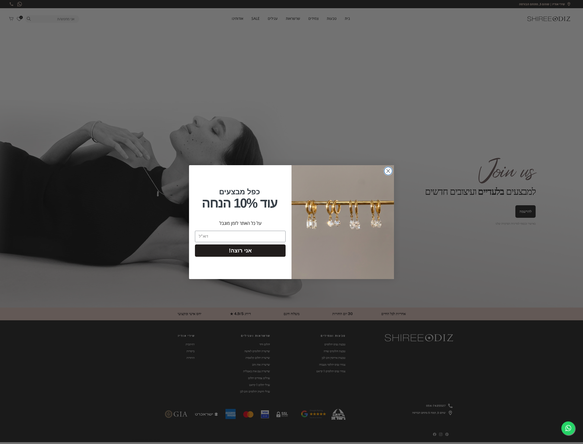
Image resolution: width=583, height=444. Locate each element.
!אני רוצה (240, 250)
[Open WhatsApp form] (568, 428)
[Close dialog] (388, 171)
